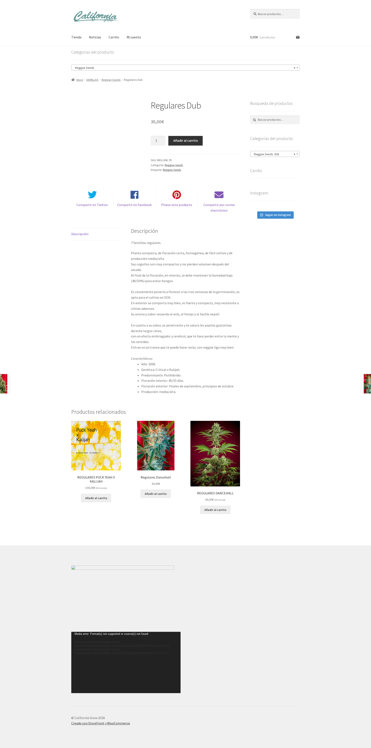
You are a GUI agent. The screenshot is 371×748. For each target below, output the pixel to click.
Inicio (79, 80)
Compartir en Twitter (92, 205)
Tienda (76, 37)
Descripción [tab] (79, 234)
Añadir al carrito (185, 140)
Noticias (95, 37)
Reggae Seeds (111, 80)
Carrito (114, 37)
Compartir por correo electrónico (219, 207)
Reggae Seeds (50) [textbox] (273, 154)
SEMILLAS (92, 80)
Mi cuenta (134, 37)
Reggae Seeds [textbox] (184, 68)
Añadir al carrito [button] (96, 498)
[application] (126, 662)
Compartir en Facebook (134, 205)
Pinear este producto (176, 205)
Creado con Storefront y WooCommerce (100, 723)
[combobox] (185, 68)
